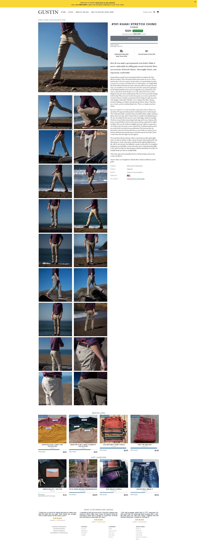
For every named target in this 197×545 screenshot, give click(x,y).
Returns (138, 528)
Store (63, 12)
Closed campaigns (141, 537)
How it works (112, 531)
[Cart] (158, 12)
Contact (83, 528)
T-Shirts (52, 448)
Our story (111, 533)
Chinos (40, 20)
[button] (73, 57)
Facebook (84, 533)
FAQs (110, 528)
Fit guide (138, 531)
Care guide (139, 533)
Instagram (84, 531)
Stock (70, 12)
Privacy (111, 537)
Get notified (134, 38)
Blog (137, 539)
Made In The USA (82, 12)
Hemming (139, 535)
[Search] (154, 12)
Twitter (83, 535)
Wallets (52, 491)
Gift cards (111, 535)
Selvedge (145, 446)
